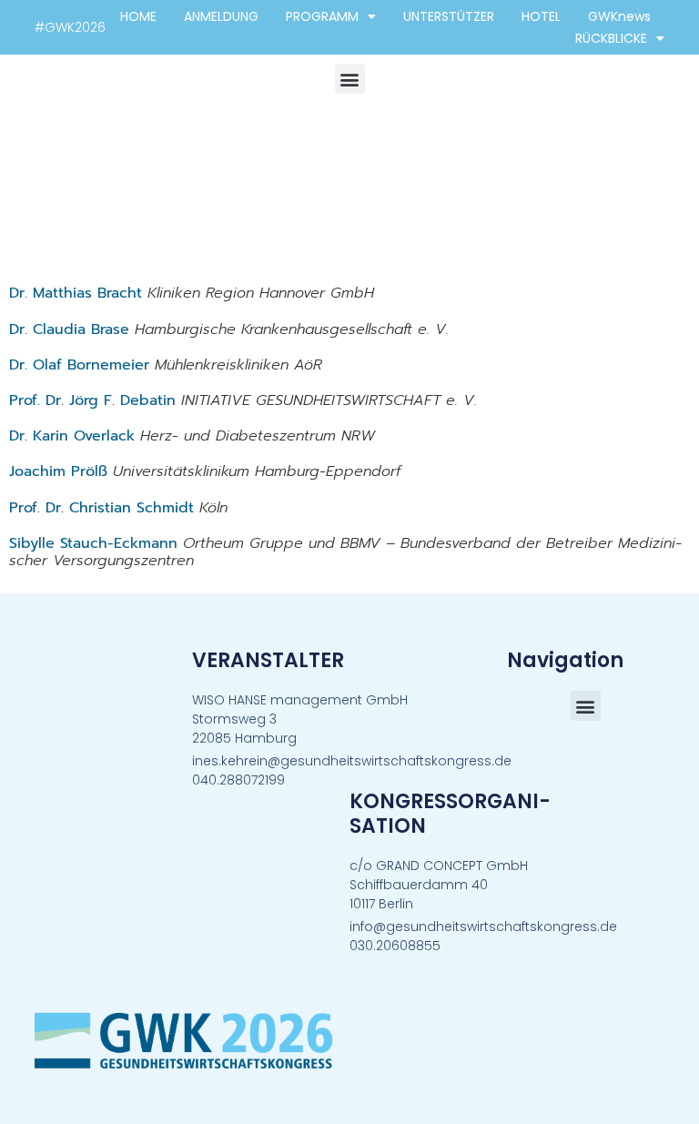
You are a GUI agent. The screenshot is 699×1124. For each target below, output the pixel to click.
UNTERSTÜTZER (448, 16)
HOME (138, 16)
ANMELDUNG (221, 16)
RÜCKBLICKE (611, 38)
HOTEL (541, 16)
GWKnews (619, 16)
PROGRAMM (322, 16)
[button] (350, 79)
